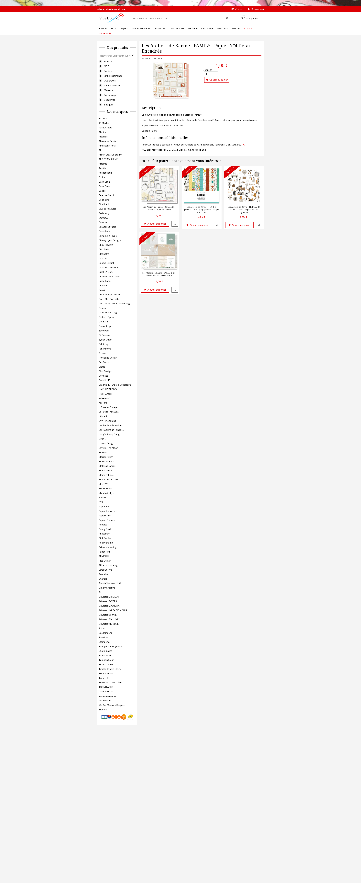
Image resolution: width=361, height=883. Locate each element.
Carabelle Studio (107, 226)
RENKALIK (104, 556)
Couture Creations (108, 267)
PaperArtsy (105, 515)
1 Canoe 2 (104, 118)
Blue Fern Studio (107, 208)
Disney (102, 308)
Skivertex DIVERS (108, 601)
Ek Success (104, 335)
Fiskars (102, 353)
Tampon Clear (106, 660)
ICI (244, 144)
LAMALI (103, 416)
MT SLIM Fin (105, 488)
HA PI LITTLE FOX (108, 389)
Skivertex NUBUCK (109, 623)
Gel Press (104, 362)
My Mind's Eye (106, 493)
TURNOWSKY (106, 687)
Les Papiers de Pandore (111, 429)
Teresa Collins (106, 664)
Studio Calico (105, 650)
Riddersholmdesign (109, 565)
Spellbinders (105, 632)
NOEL (107, 66)
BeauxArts (109, 99)
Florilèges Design (108, 357)
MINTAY (103, 484)
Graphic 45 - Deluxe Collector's (115, 384)
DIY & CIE (103, 321)
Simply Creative (107, 587)
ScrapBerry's (105, 569)
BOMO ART (105, 217)
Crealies (103, 290)
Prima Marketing (108, 547)
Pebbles (103, 524)
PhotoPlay (104, 533)
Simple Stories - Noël (110, 583)
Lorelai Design (106, 443)
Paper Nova (105, 506)
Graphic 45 (104, 380)
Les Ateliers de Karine (110, 425)
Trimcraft (104, 678)
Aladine (102, 132)
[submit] (227, 18)
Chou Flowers (106, 244)
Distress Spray (106, 317)
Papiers (108, 71)
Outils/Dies (110, 80)
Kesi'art (103, 402)
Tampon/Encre (112, 85)
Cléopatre (104, 253)
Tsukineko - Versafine (110, 682)
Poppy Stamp (106, 542)
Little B (102, 438)
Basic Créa (104, 181)
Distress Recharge (108, 312)
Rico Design (105, 560)
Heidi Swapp (105, 393)
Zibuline (103, 709)
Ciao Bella (104, 249)
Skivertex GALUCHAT (110, 605)
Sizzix (101, 592)
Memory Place (106, 475)
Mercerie (108, 90)
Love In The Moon (108, 447)
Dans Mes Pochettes (109, 299)
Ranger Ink (104, 551)
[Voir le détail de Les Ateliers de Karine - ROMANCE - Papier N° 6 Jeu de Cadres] (174, 224)
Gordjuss (103, 375)
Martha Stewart (107, 461)
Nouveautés (105, 33)
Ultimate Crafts (107, 691)
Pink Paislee (105, 538)
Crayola (103, 285)
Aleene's (103, 136)
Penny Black (105, 529)
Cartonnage (110, 95)
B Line (102, 177)
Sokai (101, 628)
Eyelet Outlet (105, 339)
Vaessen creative (107, 696)
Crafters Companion (109, 276)
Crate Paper (105, 281)
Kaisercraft (104, 398)
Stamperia (104, 641)
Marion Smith (106, 456)
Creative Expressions (110, 294)
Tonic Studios (106, 673)
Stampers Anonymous (110, 646)
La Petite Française (109, 411)
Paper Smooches (107, 511)
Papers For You (107, 520)
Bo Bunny (104, 213)
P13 (101, 502)
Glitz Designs (106, 371)
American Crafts (107, 145)
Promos (248, 28)
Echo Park (104, 330)
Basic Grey (104, 186)
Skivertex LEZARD (108, 614)
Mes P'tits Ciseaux (108, 479)
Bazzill (102, 190)
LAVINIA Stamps (107, 420)
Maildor (103, 452)
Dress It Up (105, 326)
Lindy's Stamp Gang (109, 434)
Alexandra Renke (107, 141)
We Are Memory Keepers (112, 705)
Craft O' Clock (106, 272)
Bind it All (104, 204)
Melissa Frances (107, 466)
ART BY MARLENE (108, 159)
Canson (103, 222)
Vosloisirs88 (105, 700)
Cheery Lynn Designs (110, 240)
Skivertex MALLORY (109, 619)
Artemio (103, 163)
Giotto (102, 366)
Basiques (109, 104)
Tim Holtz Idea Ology (110, 669)
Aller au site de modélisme (111, 9)
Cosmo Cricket (106, 262)
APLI (101, 150)
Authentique (105, 172)
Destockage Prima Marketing (114, 303)
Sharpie (103, 578)
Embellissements (113, 75)
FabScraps (104, 344)
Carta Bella (104, 231)
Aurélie (102, 168)
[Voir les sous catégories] (100, 61)
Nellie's (102, 497)
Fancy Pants (105, 348)
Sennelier (104, 574)
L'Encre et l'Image (108, 407)
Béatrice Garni (106, 195)
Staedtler (103, 637)
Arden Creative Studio (110, 154)
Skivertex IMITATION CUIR (113, 610)
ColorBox (104, 258)
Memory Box (105, 470)
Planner (108, 61)
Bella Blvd (104, 199)
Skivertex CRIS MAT (109, 596)
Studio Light (105, 655)
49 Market (104, 123)
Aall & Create (105, 127)
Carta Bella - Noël (108, 235)
